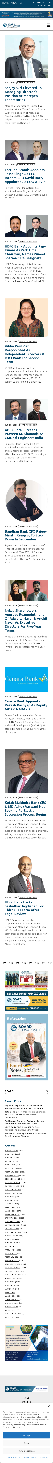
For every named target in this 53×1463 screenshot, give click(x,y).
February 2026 (12, 1172)
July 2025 (10, 1197)
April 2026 (10, 1165)
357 (17, 963)
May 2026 (9, 1161)
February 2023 (12, 1300)
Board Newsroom (26, 83)
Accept (26, 1435)
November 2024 (12, 1225)
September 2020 (13, 1314)
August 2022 (11, 1307)
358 (24, 963)
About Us (44, 1457)
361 (43, 963)
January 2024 (12, 1261)
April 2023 (10, 1292)
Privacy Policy (30, 1457)
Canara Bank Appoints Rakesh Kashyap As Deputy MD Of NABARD (26, 705)
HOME (5, 3)
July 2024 (10, 1239)
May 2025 (9, 1204)
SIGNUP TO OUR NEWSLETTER (42, 4)
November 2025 (12, 1183)
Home (26, 1398)
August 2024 (11, 1236)
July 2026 (10, 1154)
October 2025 (12, 1186)
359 (30, 963)
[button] (48, 1406)
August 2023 (11, 1278)
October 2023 (12, 1271)
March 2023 (11, 1296)
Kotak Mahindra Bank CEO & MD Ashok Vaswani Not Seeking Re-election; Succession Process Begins (26, 808)
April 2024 (10, 1250)
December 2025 (12, 1179)
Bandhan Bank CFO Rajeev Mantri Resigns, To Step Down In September (26, 535)
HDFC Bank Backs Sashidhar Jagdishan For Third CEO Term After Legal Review (24, 908)
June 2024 (10, 1243)
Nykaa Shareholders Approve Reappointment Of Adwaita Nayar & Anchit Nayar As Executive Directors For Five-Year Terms (26, 620)
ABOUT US (16, 3)
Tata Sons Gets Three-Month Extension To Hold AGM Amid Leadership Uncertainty (25, 1114)
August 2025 (11, 1193)
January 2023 (12, 1303)
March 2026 (11, 1168)
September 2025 (13, 1190)
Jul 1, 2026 (10, 83)
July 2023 (10, 1282)
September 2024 (13, 1232)
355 (4, 963)
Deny (26, 1443)
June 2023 (10, 1285)
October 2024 (12, 1229)
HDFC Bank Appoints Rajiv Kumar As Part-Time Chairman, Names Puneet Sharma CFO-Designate (25, 252)
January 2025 (12, 1218)
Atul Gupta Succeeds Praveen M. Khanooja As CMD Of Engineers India (24, 434)
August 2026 (11, 1151)
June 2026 (10, 1158)
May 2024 (9, 1246)
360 (37, 963)
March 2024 (11, 1253)
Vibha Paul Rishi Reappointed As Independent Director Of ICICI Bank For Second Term (24, 354)
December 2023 (12, 1264)
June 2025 (10, 1200)
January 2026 (12, 1175)
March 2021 (10, 1310)
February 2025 (12, 1214)
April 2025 (10, 1207)
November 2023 (12, 1268)
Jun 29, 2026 (11, 797)
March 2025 (11, 1211)
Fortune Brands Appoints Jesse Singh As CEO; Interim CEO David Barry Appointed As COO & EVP (25, 176)
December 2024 (12, 1222)
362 (50, 963)
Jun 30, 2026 (11, 241)
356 (11, 963)
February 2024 (12, 1257)
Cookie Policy (14, 1457)
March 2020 (11, 1317)
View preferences (27, 1451)
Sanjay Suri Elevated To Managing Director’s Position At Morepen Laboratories (23, 94)
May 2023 (9, 1289)
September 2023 (13, 1275)
